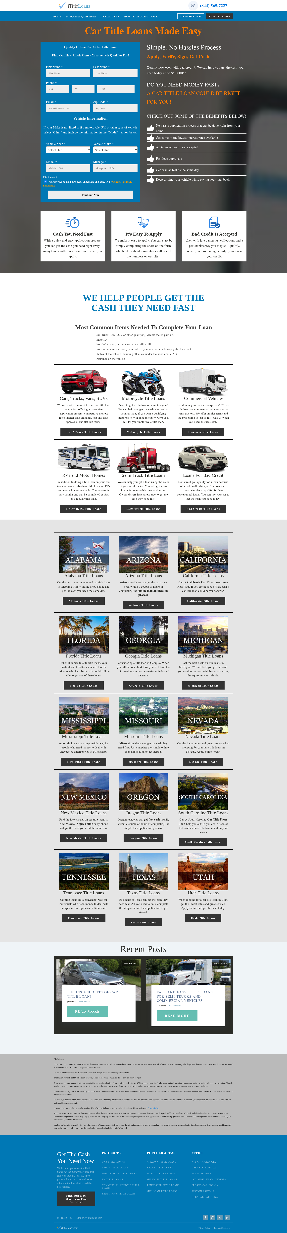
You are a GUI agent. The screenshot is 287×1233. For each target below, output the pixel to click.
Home (57, 16)
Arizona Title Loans (143, 605)
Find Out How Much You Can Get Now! (76, 1199)
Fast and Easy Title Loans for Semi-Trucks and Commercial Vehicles (185, 996)
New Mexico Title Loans (83, 838)
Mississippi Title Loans (83, 762)
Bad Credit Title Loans (203, 509)
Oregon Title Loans (143, 838)
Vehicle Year (55, 144)
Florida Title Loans (84, 685)
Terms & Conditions (222, 1228)
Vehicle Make (103, 144)
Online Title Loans (191, 16)
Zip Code (100, 102)
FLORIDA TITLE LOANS (161, 1173)
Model (51, 162)
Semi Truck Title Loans (143, 509)
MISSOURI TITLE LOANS (162, 1179)
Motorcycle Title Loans (143, 432)
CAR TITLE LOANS (113, 1161)
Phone (51, 83)
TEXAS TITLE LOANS (160, 1167)
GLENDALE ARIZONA (205, 1197)
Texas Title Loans (143, 922)
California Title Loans (203, 601)
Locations (109, 16)
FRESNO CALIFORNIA (205, 1185)
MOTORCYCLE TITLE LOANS (119, 1173)
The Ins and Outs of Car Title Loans (92, 994)
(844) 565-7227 (213, 5)
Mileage (99, 162)
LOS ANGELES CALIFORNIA (209, 1179)
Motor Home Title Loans (83, 509)
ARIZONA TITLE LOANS (161, 1161)
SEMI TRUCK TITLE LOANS (118, 1193)
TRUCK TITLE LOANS (115, 1167)
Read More (87, 1011)
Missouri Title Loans (143, 762)
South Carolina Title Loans (203, 842)
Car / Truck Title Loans (83, 432)
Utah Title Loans (203, 918)
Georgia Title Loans (143, 685)
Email (51, 102)
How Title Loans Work (141, 16)
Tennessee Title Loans (83, 918)
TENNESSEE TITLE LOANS (163, 1185)
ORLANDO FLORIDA (204, 1167)
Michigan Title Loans (203, 685)
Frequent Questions (81, 16)
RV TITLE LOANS (112, 1179)
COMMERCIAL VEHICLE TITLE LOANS (121, 1186)
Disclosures (50, 177)
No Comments (85, 1001)
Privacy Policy (153, 1108)
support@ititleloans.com (89, 1217)
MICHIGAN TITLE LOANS (162, 1191)
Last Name (101, 67)
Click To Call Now (219, 16)
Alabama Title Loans (84, 601)
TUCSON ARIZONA (203, 1191)
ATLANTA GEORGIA (204, 1161)
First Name (54, 67)
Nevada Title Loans (203, 762)
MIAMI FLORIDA (202, 1173)
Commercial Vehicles (203, 432)
